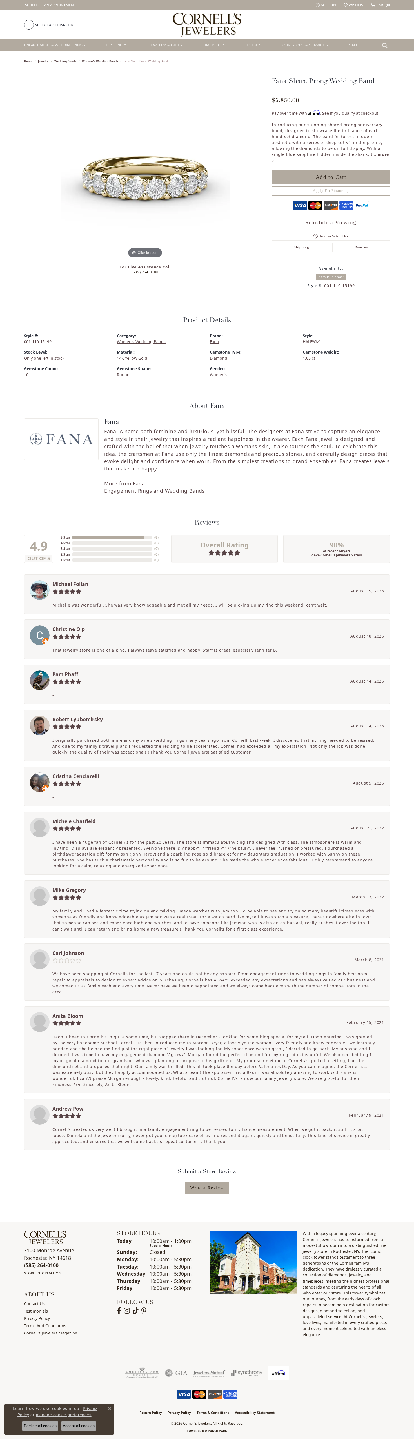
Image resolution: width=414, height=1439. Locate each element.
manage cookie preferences (64, 1415)
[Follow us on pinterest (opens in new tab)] (143, 1310)
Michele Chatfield (73, 821)
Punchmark (217, 1431)
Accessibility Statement (255, 1412)
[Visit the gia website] (176, 1373)
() (156, 537)
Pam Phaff (65, 674)
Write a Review (207, 1187)
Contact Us (34, 1303)
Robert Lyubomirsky (77, 719)
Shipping (301, 247)
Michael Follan (70, 584)
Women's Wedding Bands (100, 61)
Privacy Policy (37, 1318)
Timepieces (214, 45)
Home (28, 61)
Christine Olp (68, 629)
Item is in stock (331, 277)
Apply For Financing (331, 191)
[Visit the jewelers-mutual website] (209, 1373)
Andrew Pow (67, 1108)
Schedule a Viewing (331, 222)
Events (254, 45)
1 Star (65, 560)
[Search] (386, 45)
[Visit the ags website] (142, 1373)
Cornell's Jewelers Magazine (50, 1333)
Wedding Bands (65, 61)
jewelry (43, 61)
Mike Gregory (69, 890)
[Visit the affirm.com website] (278, 1373)
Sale (354, 45)
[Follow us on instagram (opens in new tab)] (127, 1310)
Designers (117, 45)
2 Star (65, 554)
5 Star (65, 537)
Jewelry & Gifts (165, 45)
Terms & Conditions (213, 1412)
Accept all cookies (79, 1426)
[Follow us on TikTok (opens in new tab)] (136, 1310)
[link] (50, 5)
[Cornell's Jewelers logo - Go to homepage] (207, 24)
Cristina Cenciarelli (75, 776)
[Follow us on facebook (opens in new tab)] (119, 1310)
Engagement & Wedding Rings (54, 45)
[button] (327, 5)
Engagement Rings (128, 490)
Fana (214, 341)
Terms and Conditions (45, 1325)
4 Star (65, 543)
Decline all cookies (40, 1426)
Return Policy (150, 1412)
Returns (361, 247)
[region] (145, 174)
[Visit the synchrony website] (246, 1373)
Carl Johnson (68, 953)
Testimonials (36, 1311)
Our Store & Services (305, 45)
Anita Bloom (67, 1015)
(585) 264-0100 (145, 272)
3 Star (65, 548)
